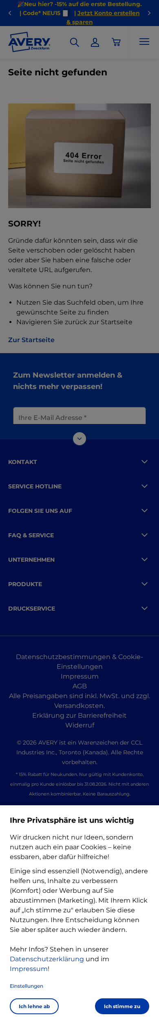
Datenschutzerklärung (47, 959)
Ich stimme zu (122, 1006)
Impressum (29, 969)
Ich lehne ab (34, 1006)
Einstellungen (26, 986)
